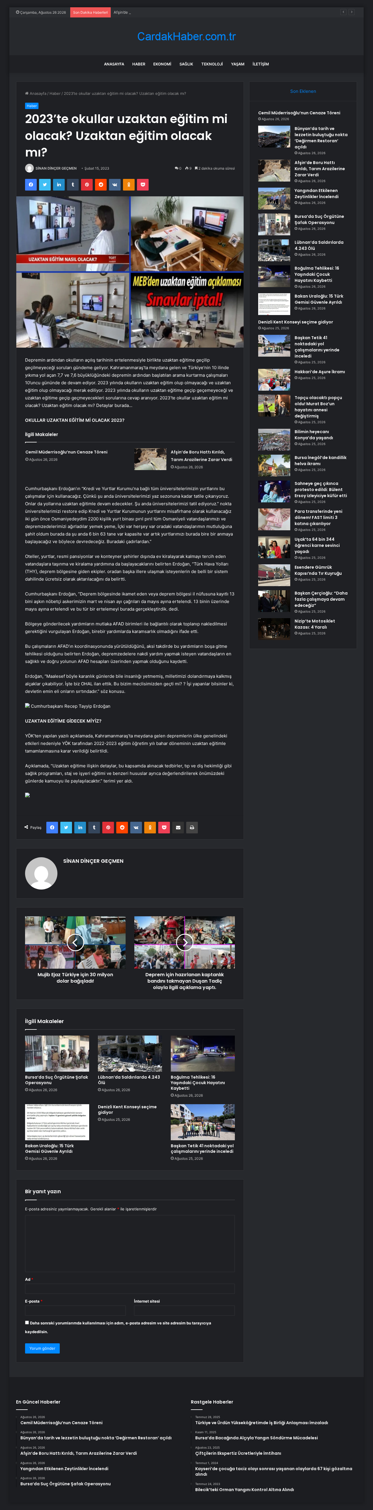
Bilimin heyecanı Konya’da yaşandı (314, 435)
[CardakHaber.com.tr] (186, 36)
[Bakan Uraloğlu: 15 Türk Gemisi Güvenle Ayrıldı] (57, 1122)
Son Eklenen (303, 91)
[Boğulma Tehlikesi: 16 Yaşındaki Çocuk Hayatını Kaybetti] (203, 1054)
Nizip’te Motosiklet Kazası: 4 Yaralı (315, 624)
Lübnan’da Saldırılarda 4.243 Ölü (129, 1080)
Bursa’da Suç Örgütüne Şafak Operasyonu (56, 1080)
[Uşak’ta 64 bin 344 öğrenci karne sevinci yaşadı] (274, 547)
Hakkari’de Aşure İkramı (320, 372)
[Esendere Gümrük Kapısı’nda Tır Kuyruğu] (274, 575)
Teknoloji (212, 64)
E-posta (34, 1301)
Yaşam (237, 64)
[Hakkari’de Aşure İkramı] (274, 380)
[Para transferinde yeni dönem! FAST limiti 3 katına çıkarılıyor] (274, 519)
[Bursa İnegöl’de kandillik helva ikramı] (274, 465)
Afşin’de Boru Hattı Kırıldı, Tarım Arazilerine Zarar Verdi (163, 12)
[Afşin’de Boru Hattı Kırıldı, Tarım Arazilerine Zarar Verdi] (150, 459)
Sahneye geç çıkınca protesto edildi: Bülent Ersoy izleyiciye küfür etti (321, 490)
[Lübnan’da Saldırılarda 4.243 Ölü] (130, 1054)
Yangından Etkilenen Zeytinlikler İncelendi (317, 194)
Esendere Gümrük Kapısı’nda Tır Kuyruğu (318, 570)
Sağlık (186, 64)
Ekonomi (162, 64)
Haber (138, 64)
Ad (29, 1279)
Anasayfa (114, 64)
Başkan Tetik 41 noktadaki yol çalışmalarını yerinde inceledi (202, 1148)
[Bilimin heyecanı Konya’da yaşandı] (274, 440)
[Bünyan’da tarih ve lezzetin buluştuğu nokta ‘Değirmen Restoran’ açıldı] (274, 136)
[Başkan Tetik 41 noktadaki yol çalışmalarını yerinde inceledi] (203, 1122)
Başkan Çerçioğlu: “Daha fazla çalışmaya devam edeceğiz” (321, 599)
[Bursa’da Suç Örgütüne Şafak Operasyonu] (57, 1054)
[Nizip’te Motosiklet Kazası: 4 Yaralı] (274, 629)
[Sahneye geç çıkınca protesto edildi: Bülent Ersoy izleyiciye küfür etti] (274, 491)
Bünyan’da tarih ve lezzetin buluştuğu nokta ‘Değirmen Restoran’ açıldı (321, 138)
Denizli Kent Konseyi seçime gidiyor (127, 1109)
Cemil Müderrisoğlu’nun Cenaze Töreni (66, 452)
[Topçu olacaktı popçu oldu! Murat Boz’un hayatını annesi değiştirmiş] (274, 406)
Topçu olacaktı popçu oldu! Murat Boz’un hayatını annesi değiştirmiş (318, 407)
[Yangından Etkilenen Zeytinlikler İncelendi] (274, 198)
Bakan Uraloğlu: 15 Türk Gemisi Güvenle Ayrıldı (49, 1148)
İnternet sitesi (147, 1301)
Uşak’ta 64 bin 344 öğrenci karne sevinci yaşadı (317, 545)
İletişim (261, 64)
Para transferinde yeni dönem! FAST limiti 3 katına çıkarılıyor (318, 517)
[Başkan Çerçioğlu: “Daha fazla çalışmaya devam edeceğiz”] (274, 601)
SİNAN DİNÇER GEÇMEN (56, 168)
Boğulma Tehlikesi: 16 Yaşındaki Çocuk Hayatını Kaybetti (198, 1082)
